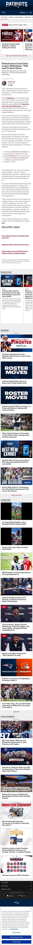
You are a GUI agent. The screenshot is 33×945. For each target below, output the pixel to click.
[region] (16, 925)
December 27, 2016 (9, 162)
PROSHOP (23, 12)
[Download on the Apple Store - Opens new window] (10, 895)
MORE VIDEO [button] (16, 711)
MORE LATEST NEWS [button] (16, 495)
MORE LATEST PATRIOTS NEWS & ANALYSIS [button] (16, 55)
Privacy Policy (14, 929)
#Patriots (24, 152)
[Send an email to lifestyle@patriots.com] (11, 85)
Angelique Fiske (11, 81)
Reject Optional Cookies (16, 937)
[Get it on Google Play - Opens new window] (22, 896)
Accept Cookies (16, 942)
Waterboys (10, 98)
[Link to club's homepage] (3, 12)
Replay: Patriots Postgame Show (18, 25)
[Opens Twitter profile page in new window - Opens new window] (9, 85)
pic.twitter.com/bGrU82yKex (19, 158)
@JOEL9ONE (15, 152)
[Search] (27, 13)
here (3, 223)
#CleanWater (11, 156)
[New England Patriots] (16, 903)
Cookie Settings (16, 932)
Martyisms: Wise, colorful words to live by (15, 244)
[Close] (31, 909)
